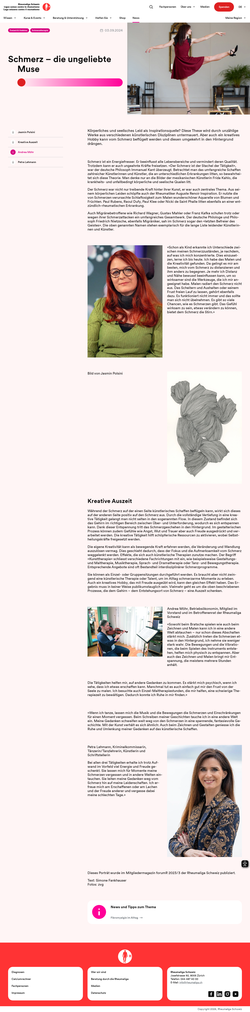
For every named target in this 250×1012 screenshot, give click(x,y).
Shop (122, 17)
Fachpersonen (167, 6)
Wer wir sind (98, 972)
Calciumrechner (21, 978)
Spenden (224, 6)
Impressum (18, 992)
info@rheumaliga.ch (190, 982)
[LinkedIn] (219, 994)
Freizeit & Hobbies (18, 30)
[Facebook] (211, 994)
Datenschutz (98, 992)
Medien (204, 6)
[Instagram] (227, 994)
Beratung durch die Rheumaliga (110, 978)
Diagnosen (18, 972)
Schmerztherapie (40, 30)
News (136, 17)
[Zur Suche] (151, 6)
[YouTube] (235, 994)
